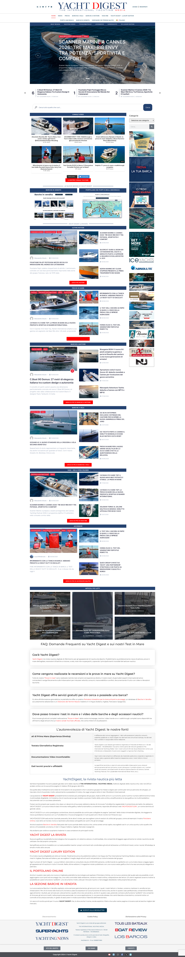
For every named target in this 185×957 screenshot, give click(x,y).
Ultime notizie (78, 228)
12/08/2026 (105, 362)
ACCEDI (134, 7)
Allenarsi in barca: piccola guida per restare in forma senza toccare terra (50, 607)
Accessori (78, 526)
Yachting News (69, 24)
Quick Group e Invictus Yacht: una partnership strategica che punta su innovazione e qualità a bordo (111, 567)
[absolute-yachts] (141, 271)
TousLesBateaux (85, 24)
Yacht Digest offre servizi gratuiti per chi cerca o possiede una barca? (80, 695)
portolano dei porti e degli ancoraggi (103, 190)
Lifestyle (54, 594)
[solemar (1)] (141, 328)
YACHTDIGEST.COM (129, 806)
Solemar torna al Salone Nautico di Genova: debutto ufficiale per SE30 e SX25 (112, 509)
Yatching (66, 594)
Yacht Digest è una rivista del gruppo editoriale (91, 923)
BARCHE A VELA (77, 16)
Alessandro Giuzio (44, 96)
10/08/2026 (54, 318)
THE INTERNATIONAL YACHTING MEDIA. (91, 926)
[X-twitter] (126, 955)
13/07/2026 (105, 514)
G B (132, 635)
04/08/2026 (105, 332)
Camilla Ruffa (47, 611)
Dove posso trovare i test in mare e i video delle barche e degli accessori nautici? (87, 714)
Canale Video (78, 114)
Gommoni (34, 292)
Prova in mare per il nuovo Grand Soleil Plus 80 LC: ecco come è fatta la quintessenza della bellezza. (111, 451)
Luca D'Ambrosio (39, 556)
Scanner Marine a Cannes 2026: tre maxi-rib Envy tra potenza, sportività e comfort (53, 92)
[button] (38, 55)
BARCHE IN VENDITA (83, 20)
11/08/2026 (105, 380)
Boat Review (55, 24)
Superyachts (112, 24)
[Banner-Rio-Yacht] (141, 309)
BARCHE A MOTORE (92, 16)
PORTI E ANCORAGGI (67, 20)
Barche (84, 594)
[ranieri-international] (141, 338)
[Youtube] (109, 955)
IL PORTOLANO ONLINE (46, 870)
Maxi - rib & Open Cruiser (78, 470)
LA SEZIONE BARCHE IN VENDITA (53, 884)
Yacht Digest (37, 659)
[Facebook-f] (122, 955)
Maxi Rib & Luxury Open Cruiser (70, 36)
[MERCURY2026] (141, 256)
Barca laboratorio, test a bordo (51, 530)
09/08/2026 (105, 301)
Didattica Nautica (44, 594)
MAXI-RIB (105, 16)
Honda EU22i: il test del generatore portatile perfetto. (110, 327)
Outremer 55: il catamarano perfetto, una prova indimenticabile (50, 632)
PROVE (67, 16)
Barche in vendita (53, 190)
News (86, 36)
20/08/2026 (105, 242)
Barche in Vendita (144, 699)
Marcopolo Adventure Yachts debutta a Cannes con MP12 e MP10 (112, 390)
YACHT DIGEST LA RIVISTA (48, 834)
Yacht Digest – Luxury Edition (122, 16)
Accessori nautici (36, 530)
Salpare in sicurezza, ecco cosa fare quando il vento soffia (135, 607)
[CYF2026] (141, 156)
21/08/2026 (54, 258)
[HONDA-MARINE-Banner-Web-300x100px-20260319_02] (141, 319)
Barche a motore (78, 344)
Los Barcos (99, 24)
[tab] (92, 653)
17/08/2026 (105, 483)
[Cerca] (151, 126)
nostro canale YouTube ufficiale (68, 721)
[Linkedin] (114, 955)
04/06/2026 (105, 458)
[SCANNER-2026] (141, 290)
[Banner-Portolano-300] (141, 207)
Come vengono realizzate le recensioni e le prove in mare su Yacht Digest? (83, 673)
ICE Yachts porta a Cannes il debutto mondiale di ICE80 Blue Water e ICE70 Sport (112, 434)
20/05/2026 (105, 575)
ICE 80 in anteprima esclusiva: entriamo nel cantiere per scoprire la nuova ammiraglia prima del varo (112, 417)
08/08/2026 (105, 318)
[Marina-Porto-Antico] (141, 228)
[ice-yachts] (141, 262)
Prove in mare (68, 292)
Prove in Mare (78, 288)
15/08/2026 (54, 374)
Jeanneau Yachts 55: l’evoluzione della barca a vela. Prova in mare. (92, 632)
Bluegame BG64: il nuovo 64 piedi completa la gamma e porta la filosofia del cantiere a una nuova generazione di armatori (112, 354)
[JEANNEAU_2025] (141, 281)
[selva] (141, 346)
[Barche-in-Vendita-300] (141, 181)
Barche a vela (78, 408)
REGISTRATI (143, 7)
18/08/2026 (105, 276)
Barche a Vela (35, 412)
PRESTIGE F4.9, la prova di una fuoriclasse (135, 633)
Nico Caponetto (132, 611)
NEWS (60, 16)
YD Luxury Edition (127, 24)
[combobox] (88, 107)
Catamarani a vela (50, 232)
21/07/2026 (105, 425)
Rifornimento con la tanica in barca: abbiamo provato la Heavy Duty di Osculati (112, 295)
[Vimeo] (131, 955)
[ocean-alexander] (141, 300)
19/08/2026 (105, 262)
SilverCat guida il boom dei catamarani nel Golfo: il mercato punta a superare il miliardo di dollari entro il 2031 (94, 92)
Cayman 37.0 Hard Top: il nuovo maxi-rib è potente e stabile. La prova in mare (92, 50)
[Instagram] (118, 955)
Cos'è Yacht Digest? (45, 654)
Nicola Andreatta (128, 96)
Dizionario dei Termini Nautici (103, 20)
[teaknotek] (141, 356)
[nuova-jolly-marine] (141, 366)
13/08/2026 (54, 438)
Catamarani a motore (37, 232)
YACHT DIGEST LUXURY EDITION (52, 851)
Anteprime (77, 594)
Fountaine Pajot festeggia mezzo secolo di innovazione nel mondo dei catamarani (49, 263)
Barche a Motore (36, 349)
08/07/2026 (105, 439)
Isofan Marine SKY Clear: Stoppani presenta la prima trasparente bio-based (136, 92)
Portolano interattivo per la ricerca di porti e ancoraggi (104, 699)
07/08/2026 (105, 396)
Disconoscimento (49, 917)
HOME (53, 16)
